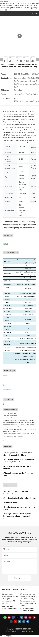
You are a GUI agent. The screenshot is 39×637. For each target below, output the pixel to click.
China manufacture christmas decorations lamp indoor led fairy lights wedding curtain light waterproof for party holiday (10, 609)
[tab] (20, 108)
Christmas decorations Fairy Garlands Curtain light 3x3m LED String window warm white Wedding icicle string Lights (28, 609)
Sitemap (31, 631)
